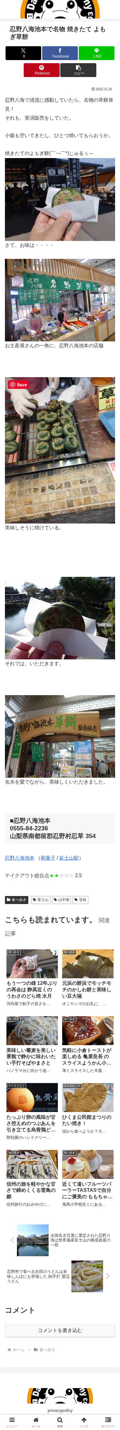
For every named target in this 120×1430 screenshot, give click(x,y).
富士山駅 (69, 858)
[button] (78, 70)
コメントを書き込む (60, 1330)
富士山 (43, 900)
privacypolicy (60, 1410)
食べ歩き (19, 900)
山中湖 (63, 900)
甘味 (82, 900)
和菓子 (48, 858)
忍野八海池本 (19, 858)
